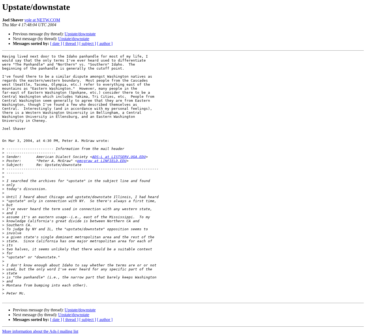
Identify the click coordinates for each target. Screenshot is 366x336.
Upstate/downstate (80, 34)
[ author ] (105, 43)
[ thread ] (70, 43)
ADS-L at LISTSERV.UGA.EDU (119, 157)
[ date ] (56, 43)
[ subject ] (87, 43)
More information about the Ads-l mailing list (40, 331)
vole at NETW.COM (42, 20)
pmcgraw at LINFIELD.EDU (101, 161)
